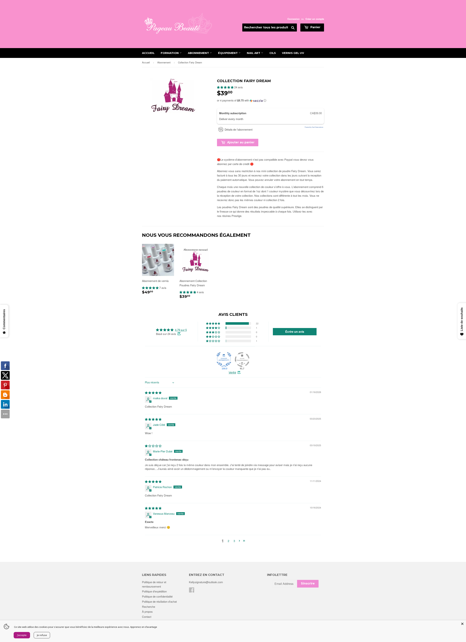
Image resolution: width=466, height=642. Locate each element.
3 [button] (234, 541)
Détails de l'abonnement (238, 129)
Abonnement (199, 53)
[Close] (462, 624)
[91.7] (242, 359)
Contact (146, 617)
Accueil (148, 53)
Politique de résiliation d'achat (159, 601)
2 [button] (228, 541)
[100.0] (224, 359)
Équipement (228, 53)
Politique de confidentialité (157, 596)
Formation (170, 53)
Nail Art (254, 53)
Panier (314, 27)
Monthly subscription (233, 113)
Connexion (293, 19)
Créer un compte (314, 19)
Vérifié (232, 372)
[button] (225, 87)
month (239, 119)
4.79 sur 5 (181, 330)
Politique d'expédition (154, 591)
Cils (272, 53)
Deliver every (227, 119)
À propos (147, 611)
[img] (153, 392)
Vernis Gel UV (293, 53)
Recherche (148, 606)
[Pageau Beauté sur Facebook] (191, 591)
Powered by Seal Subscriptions (314, 127)
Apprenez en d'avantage (143, 627)
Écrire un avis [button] (294, 331)
